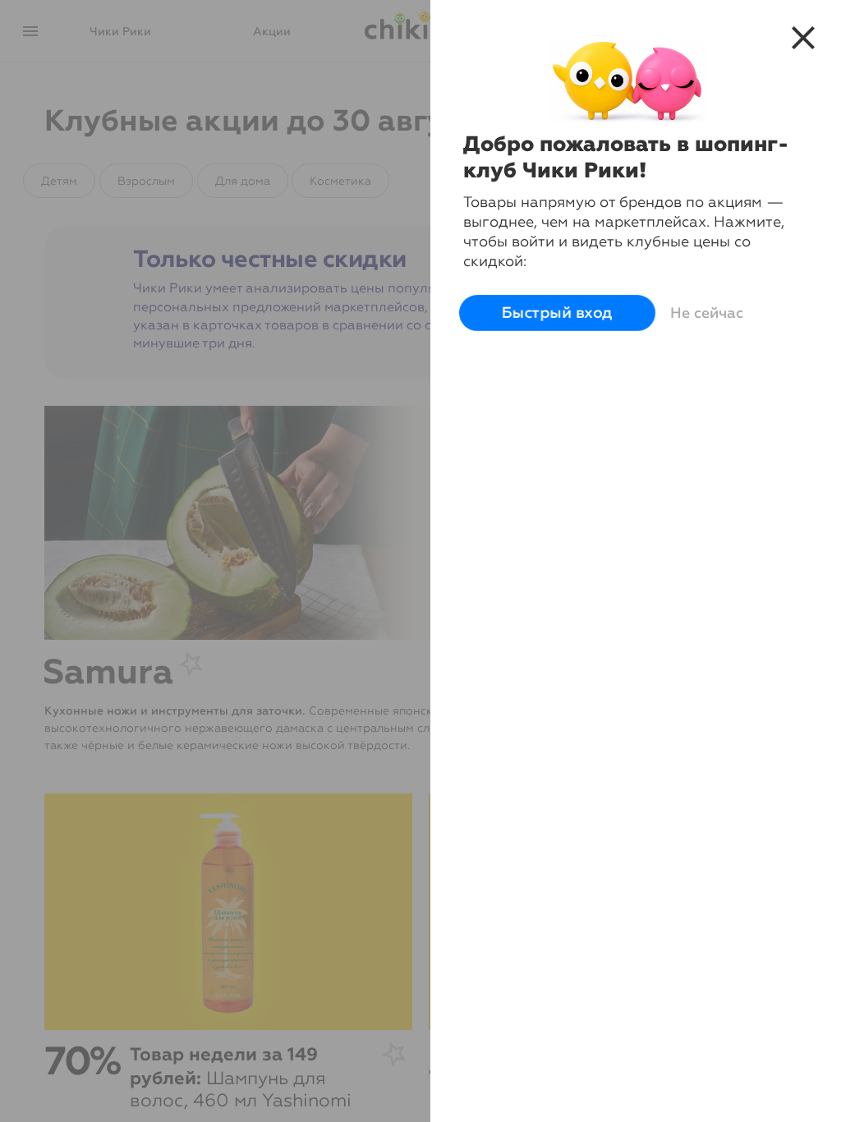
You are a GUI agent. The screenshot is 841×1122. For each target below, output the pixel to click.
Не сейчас (706, 313)
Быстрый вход (557, 313)
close (803, 37)
